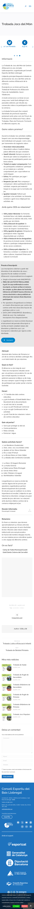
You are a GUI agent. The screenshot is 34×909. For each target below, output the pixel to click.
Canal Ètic (7, 817)
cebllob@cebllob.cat (7, 809)
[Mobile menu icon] (30, 6)
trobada (22, 607)
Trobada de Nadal (19, 665)
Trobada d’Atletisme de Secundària (21, 686)
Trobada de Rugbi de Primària (21, 696)
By (12, 605)
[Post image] (6, 667)
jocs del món (16, 607)
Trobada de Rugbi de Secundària (21, 676)
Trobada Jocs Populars (21, 714)
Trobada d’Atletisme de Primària (21, 706)
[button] (1, 47)
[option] (9, 44)
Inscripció (9, 340)
